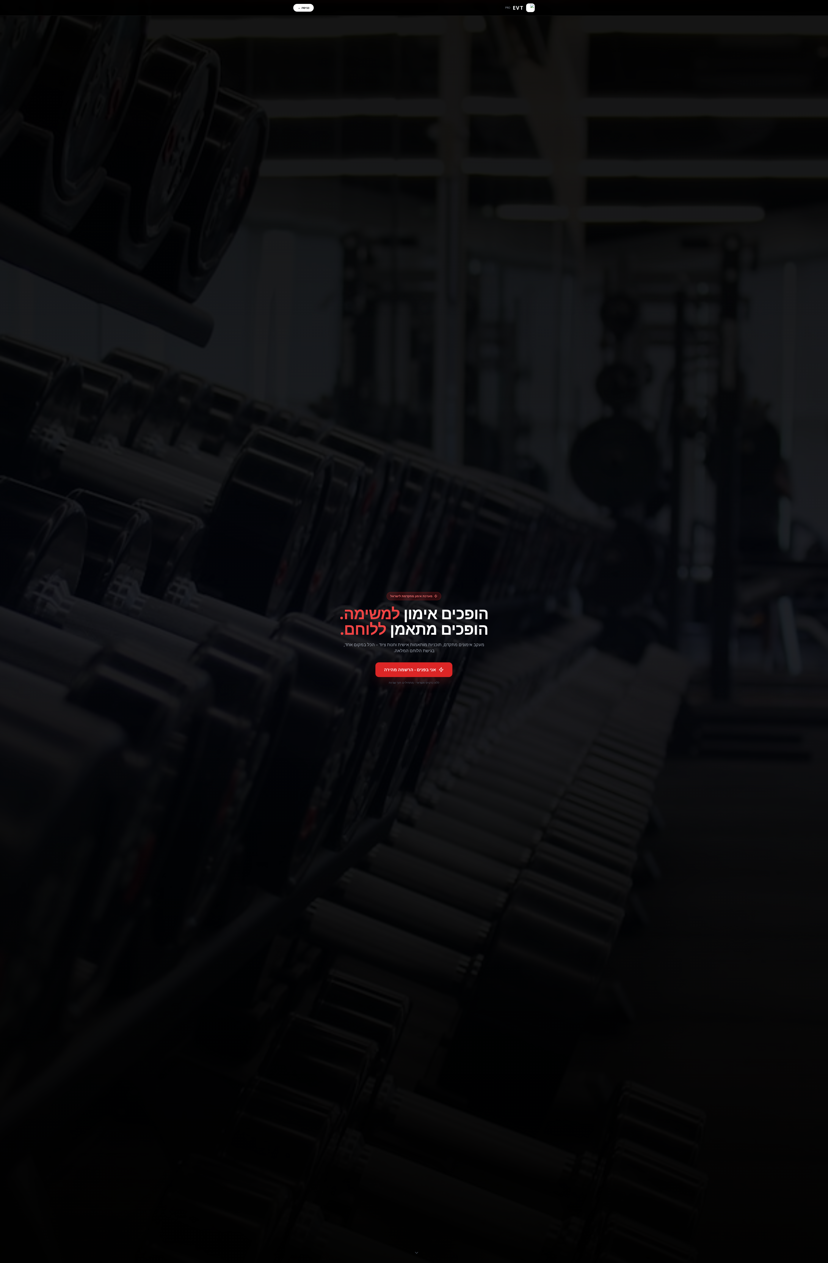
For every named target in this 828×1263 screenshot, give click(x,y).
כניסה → (303, 8)
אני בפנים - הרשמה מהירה (410, 669)
